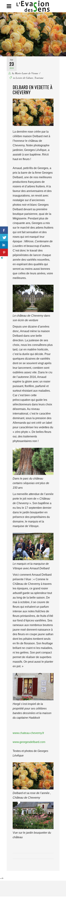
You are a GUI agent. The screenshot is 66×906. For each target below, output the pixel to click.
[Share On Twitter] (4, 237)
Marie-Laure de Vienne (26, 73)
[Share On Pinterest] (4, 252)
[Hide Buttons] (2, 258)
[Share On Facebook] (4, 230)
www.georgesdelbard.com (29, 741)
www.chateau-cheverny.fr (28, 732)
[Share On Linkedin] (4, 245)
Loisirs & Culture (24, 77)
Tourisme (38, 77)
